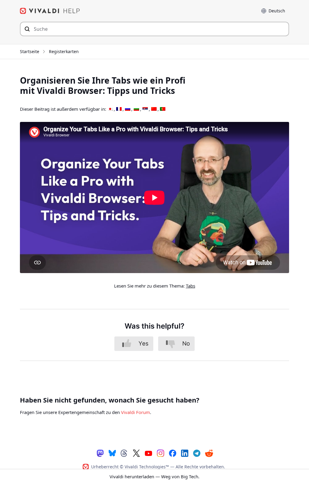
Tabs (190, 286)
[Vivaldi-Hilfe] (50, 11)
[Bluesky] (112, 453)
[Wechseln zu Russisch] (127, 109)
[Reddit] (208, 453)
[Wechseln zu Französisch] (119, 109)
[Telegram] (196, 453)
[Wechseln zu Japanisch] (110, 109)
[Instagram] (160, 453)
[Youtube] (148, 453)
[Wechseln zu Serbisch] (145, 109)
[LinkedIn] (184, 453)
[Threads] (124, 453)
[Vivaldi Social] (100, 453)
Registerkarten (64, 51)
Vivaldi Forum (135, 412)
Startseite (29, 51)
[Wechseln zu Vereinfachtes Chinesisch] (154, 109)
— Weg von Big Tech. (154, 476)
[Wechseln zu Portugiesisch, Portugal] (162, 109)
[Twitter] (136, 453)
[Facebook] (172, 453)
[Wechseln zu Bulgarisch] (136, 109)
